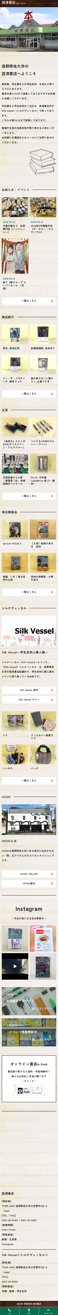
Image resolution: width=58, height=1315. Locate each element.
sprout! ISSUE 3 (12, 543)
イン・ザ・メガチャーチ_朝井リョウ (14, 379)
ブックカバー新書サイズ (42, 736)
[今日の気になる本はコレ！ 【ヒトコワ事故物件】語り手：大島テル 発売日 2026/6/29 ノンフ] (43, 966)
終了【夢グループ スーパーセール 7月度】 (14, 285)
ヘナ (5, 735)
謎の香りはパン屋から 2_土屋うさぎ (42, 379)
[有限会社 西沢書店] (17, 2)
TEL (9, 1313)
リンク (29, 1001)
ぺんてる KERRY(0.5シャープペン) (42, 442)
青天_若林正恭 (11, 348)
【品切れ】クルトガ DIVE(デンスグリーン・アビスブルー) (14, 444)
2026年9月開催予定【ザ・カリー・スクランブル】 (42, 229)
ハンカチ (8, 768)
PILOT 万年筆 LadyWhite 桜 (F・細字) (43, 480)
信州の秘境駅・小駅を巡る (42, 578)
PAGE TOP (48, 1313)
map (6, 1210)
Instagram (8, 1244)
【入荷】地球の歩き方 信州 (42, 545)
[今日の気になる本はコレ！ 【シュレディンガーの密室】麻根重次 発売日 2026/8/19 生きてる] (15, 938)
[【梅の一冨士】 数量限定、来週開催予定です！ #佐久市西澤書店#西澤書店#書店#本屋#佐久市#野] (43, 938)
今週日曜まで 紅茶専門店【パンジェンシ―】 (14, 229)
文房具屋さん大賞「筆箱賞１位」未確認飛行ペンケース (14, 480)
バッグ (34, 768)
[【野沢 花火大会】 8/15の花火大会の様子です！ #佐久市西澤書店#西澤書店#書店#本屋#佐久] (15, 966)
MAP (29, 1313)
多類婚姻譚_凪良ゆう (43, 348)
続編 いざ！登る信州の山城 (14, 578)
